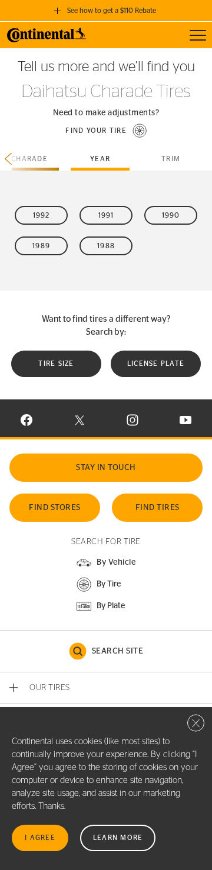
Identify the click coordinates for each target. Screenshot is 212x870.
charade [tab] (29, 158)
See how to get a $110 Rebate (111, 10)
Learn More (118, 837)
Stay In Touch (106, 468)
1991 (106, 215)
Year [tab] (100, 158)
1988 (106, 245)
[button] (106, 131)
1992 (41, 215)
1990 (171, 215)
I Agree (40, 837)
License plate (155, 363)
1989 (41, 245)
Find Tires (157, 508)
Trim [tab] (170, 158)
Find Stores (55, 508)
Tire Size (56, 363)
